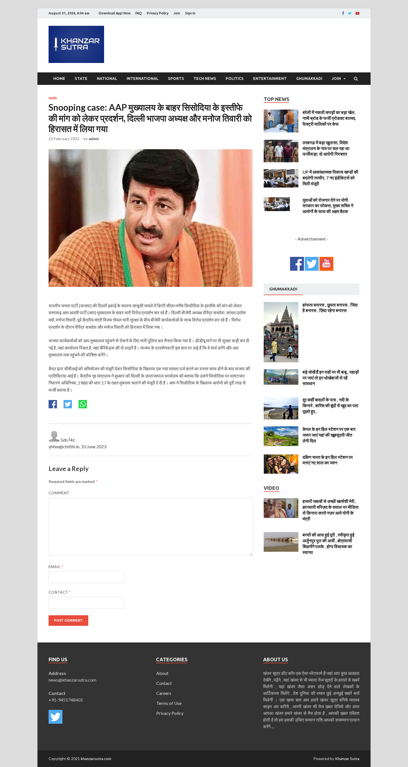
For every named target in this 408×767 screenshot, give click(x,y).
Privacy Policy (157, 13)
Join (176, 13)
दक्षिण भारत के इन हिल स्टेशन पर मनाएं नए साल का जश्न (328, 459)
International (142, 78)
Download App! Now (114, 13)
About (162, 673)
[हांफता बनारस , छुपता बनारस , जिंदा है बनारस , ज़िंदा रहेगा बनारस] (281, 305)
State (81, 78)
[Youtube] (357, 13)
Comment (59, 493)
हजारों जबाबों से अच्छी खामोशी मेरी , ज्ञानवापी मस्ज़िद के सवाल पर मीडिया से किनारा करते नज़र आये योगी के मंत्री (331, 509)
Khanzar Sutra (347, 758)
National (107, 78)
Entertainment (270, 78)
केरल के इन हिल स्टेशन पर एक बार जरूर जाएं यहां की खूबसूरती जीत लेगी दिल (329, 434)
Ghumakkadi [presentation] (283, 289)
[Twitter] (350, 13)
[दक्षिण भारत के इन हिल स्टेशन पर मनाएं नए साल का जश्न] (281, 457)
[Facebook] (343, 13)
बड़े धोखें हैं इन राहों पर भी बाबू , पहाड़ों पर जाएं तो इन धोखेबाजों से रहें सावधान (331, 377)
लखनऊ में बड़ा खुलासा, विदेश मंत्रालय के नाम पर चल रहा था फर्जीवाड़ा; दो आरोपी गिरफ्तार (326, 148)
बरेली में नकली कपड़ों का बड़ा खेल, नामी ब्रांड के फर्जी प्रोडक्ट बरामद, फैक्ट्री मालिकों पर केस (329, 118)
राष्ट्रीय (53, 98)
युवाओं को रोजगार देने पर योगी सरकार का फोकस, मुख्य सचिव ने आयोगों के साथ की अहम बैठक (328, 205)
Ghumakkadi (309, 78)
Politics (235, 78)
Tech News (204, 78)
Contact (60, 592)
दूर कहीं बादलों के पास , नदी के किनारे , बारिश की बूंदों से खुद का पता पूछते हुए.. (330, 405)
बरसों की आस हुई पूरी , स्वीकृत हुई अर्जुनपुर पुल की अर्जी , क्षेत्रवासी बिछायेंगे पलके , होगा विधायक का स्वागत (328, 543)
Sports (176, 78)
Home (59, 78)
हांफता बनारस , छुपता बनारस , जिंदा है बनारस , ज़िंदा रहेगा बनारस (330, 307)
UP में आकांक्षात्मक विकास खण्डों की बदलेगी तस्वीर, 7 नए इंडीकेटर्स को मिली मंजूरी (330, 177)
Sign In (190, 13)
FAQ (138, 13)
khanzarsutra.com (96, 758)
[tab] (283, 289)
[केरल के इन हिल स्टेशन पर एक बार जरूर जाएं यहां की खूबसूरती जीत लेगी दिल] (281, 429)
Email (56, 567)
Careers (163, 693)
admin (94, 138)
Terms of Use (169, 703)
